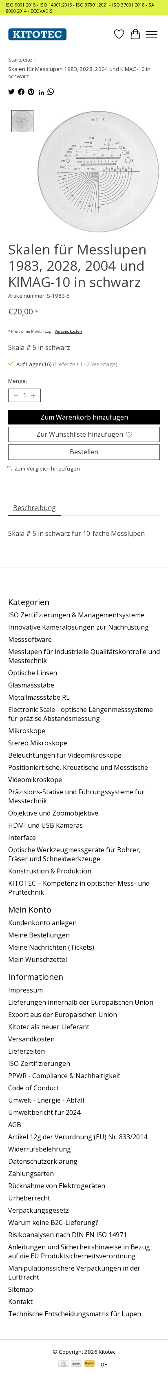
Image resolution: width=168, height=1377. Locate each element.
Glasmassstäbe (31, 685)
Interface (22, 837)
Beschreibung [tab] (34, 507)
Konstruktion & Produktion (49, 870)
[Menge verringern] (16, 395)
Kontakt (20, 1301)
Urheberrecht (29, 1198)
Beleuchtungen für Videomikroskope (65, 755)
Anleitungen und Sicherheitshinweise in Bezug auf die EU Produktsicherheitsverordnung (79, 1251)
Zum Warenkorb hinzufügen (84, 417)
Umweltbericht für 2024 (44, 1112)
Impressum (25, 990)
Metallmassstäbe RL (39, 697)
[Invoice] (63, 1364)
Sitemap (20, 1289)
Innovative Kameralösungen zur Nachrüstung (78, 627)
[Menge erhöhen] (33, 395)
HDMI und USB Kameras (45, 825)
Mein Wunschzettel (37, 959)
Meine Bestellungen (39, 935)
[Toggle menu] (152, 34)
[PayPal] (89, 1364)
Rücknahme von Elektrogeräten (56, 1185)
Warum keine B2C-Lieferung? (53, 1222)
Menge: (17, 381)
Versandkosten (68, 331)
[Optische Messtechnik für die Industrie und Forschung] (37, 34)
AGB (14, 1124)
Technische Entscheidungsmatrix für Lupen (74, 1313)
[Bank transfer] (76, 1364)
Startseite (20, 59)
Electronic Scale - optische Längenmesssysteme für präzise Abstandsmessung (80, 714)
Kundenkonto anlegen (42, 922)
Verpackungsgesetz (38, 1210)
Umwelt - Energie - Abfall (46, 1100)
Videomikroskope (35, 779)
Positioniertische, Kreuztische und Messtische (78, 767)
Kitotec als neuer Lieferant (48, 1026)
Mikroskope (26, 730)
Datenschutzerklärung (42, 1161)
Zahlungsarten (31, 1173)
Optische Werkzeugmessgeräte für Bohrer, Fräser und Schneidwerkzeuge (74, 854)
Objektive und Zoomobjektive (53, 813)
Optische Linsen (32, 672)
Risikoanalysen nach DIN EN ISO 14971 (67, 1234)
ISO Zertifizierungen (39, 1063)
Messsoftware (30, 639)
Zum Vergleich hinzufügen (47, 468)
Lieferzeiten (26, 1051)
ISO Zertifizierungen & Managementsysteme (76, 614)
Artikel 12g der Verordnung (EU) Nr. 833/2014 (77, 1136)
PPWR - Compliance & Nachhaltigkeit (64, 1075)
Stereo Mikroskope (37, 742)
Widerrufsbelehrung (39, 1149)
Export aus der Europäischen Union (62, 1014)
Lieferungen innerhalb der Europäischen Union (80, 1002)
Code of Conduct (33, 1087)
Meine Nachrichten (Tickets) (51, 947)
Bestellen (84, 451)
